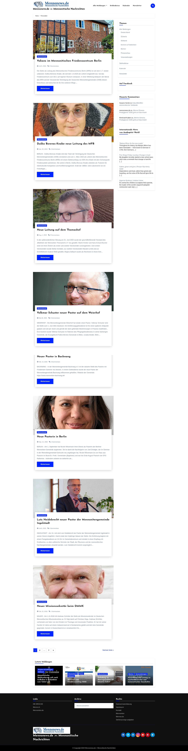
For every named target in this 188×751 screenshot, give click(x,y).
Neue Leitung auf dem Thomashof (59, 230)
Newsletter (137, 5)
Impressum (120, 707)
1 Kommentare (55, 442)
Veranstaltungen (126, 57)
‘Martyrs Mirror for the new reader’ (131, 143)
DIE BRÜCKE (38, 704)
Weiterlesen (45, 88)
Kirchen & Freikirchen (128, 45)
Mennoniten (120, 713)
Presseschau (125, 53)
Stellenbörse (115, 5)
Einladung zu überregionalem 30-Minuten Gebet (106, 680)
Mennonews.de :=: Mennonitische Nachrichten (59, 9)
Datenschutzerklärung (124, 704)
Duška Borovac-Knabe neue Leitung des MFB (65, 144)
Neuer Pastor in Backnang (53, 356)
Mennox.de (120, 716)
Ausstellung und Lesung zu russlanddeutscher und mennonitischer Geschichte (139, 680)
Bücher (123, 49)
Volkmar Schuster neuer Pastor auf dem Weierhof (68, 313)
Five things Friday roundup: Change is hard (134, 155)
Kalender (126, 5)
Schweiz (124, 36)
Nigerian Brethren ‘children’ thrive (131, 180)
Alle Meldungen (99, 5)
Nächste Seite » (108, 650)
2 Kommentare (54, 528)
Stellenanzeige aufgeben (125, 720)
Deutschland (42, 56)
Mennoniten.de (38, 710)
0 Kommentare (54, 66)
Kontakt (118, 710)
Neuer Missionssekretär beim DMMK (60, 606)
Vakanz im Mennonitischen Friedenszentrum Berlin (69, 61)
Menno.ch (36, 707)
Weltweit (124, 41)
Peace (81, 674)
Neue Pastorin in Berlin (52, 436)
